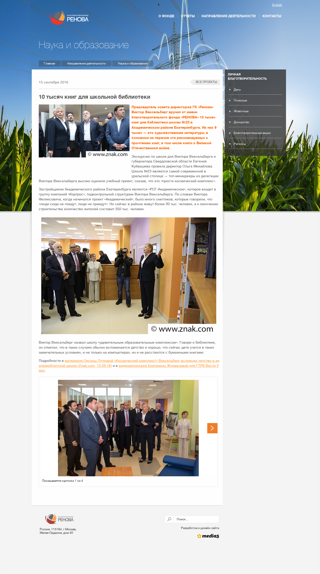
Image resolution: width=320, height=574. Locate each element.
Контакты (271, 16)
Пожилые (240, 100)
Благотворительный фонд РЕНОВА (69, 18)
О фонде (166, 16)
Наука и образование (133, 63)
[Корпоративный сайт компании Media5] (191, 536)
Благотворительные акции (252, 133)
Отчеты (188, 16)
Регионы (240, 144)
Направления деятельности (229, 16)
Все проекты (206, 82)
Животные (241, 111)
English (277, 5)
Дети (237, 89)
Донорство (241, 122)
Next (212, 428)
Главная (49, 63)
